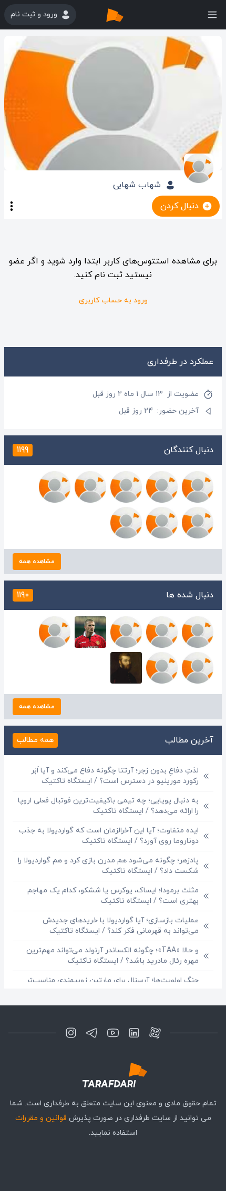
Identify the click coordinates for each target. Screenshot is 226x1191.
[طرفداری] (125, 14)
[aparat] (155, 1032)
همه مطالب (35, 740)
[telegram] (92, 1032)
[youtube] (113, 1032)
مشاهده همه (37, 561)
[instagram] (71, 1032)
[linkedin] (134, 1032)
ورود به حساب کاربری (113, 301)
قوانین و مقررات (41, 1118)
